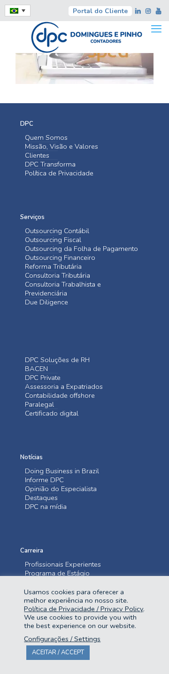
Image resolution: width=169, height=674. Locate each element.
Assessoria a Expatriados (64, 386)
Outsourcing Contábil (57, 231)
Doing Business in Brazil (62, 471)
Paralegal (39, 404)
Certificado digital (51, 413)
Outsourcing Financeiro (60, 257)
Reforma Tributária (53, 266)
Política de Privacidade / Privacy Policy (83, 608)
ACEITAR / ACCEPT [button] (58, 652)
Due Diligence (46, 302)
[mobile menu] (156, 29)
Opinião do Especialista (61, 489)
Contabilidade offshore (60, 395)
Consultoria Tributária (57, 275)
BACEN (36, 368)
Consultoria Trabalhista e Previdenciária (63, 289)
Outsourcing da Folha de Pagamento (81, 248)
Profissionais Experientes (63, 564)
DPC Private (43, 377)
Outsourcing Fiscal (53, 239)
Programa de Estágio (57, 573)
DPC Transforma (50, 164)
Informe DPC (44, 480)
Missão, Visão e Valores (61, 146)
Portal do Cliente (100, 11)
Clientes (37, 155)
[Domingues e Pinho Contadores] (86, 36)
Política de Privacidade (59, 173)
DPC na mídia (46, 506)
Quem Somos (46, 137)
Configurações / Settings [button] (62, 639)
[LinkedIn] (138, 11)
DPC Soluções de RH (57, 360)
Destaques (41, 497)
